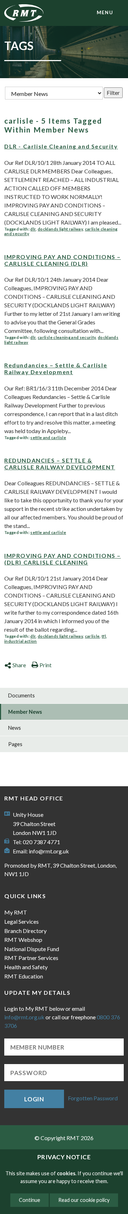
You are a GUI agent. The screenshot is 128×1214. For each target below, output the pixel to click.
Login (34, 1099)
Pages (15, 744)
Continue (29, 1200)
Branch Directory (25, 930)
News (14, 728)
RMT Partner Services (31, 957)
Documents (21, 695)
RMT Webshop (23, 939)
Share (19, 665)
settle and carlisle (48, 437)
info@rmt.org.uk (49, 851)
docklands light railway (60, 229)
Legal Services (21, 921)
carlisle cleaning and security (67, 337)
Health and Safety (26, 967)
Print (45, 665)
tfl (104, 636)
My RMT (15, 912)
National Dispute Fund (31, 948)
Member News (25, 712)
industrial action (20, 641)
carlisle (92, 636)
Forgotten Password (93, 1098)
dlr (33, 229)
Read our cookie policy (84, 1200)
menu (105, 12)
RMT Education (23, 976)
